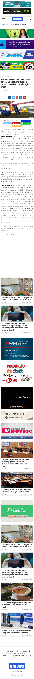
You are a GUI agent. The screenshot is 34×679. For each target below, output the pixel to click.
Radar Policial (27, 468)
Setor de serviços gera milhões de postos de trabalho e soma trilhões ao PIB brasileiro (16, 604)
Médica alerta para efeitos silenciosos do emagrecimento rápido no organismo (16, 631)
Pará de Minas (6, 77)
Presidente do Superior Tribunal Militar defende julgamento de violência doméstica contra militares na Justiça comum (15, 462)
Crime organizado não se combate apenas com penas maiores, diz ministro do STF (16, 490)
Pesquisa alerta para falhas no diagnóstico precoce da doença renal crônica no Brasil (17, 298)
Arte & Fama (22, 653)
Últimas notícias (27, 302)
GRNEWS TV (26, 655)
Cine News (15, 655)
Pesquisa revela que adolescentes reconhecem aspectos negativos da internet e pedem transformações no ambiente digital (15, 326)
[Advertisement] (17, 255)
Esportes (4, 655)
